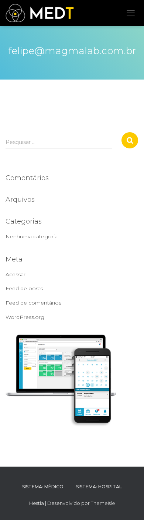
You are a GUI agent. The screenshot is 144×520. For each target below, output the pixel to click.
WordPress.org (25, 317)
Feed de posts (24, 288)
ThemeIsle (103, 503)
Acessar (15, 274)
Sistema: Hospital (99, 486)
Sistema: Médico (43, 486)
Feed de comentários (33, 302)
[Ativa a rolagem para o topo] (129, 505)
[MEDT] (42, 13)
